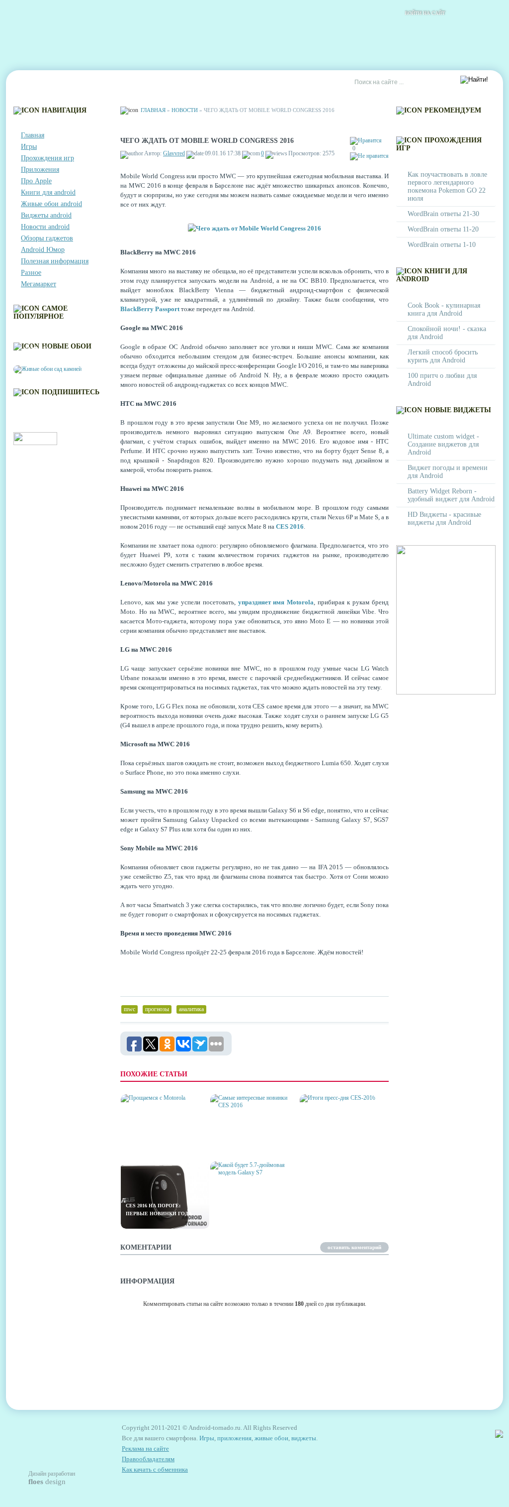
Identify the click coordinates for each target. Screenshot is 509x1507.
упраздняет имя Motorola (276, 602)
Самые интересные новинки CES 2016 (244, 1142)
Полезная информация (54, 261)
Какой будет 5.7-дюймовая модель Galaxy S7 (242, 1205)
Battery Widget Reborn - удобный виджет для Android (451, 495)
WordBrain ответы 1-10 (442, 244)
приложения (234, 1438)
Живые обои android (51, 204)
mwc (129, 1009)
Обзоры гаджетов (47, 238)
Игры (29, 146)
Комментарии (133, 83)
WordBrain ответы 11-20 (443, 229)
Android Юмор (43, 249)
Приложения (40, 169)
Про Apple (36, 181)
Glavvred (174, 153)
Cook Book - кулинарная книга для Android (444, 309)
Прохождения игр (47, 158)
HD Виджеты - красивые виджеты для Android (444, 518)
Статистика (189, 83)
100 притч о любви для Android (442, 379)
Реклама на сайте (253, 83)
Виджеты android (46, 215)
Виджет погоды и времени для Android (448, 471)
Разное (31, 272)
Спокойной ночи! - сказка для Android (447, 333)
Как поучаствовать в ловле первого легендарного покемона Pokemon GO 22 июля (447, 186)
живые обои (271, 1438)
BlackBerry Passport (149, 309)
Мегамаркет (38, 284)
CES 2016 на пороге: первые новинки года (159, 1209)
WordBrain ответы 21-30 (443, 214)
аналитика (191, 1009)
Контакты (78, 83)
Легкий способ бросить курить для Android (443, 356)
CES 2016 (290, 526)
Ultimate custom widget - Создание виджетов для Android (443, 444)
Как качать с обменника (155, 1469)
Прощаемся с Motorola (161, 1146)
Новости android (45, 227)
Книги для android (48, 192)
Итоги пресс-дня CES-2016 (341, 1146)
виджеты (303, 1438)
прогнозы (157, 1009)
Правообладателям (148, 1459)
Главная (34, 83)
